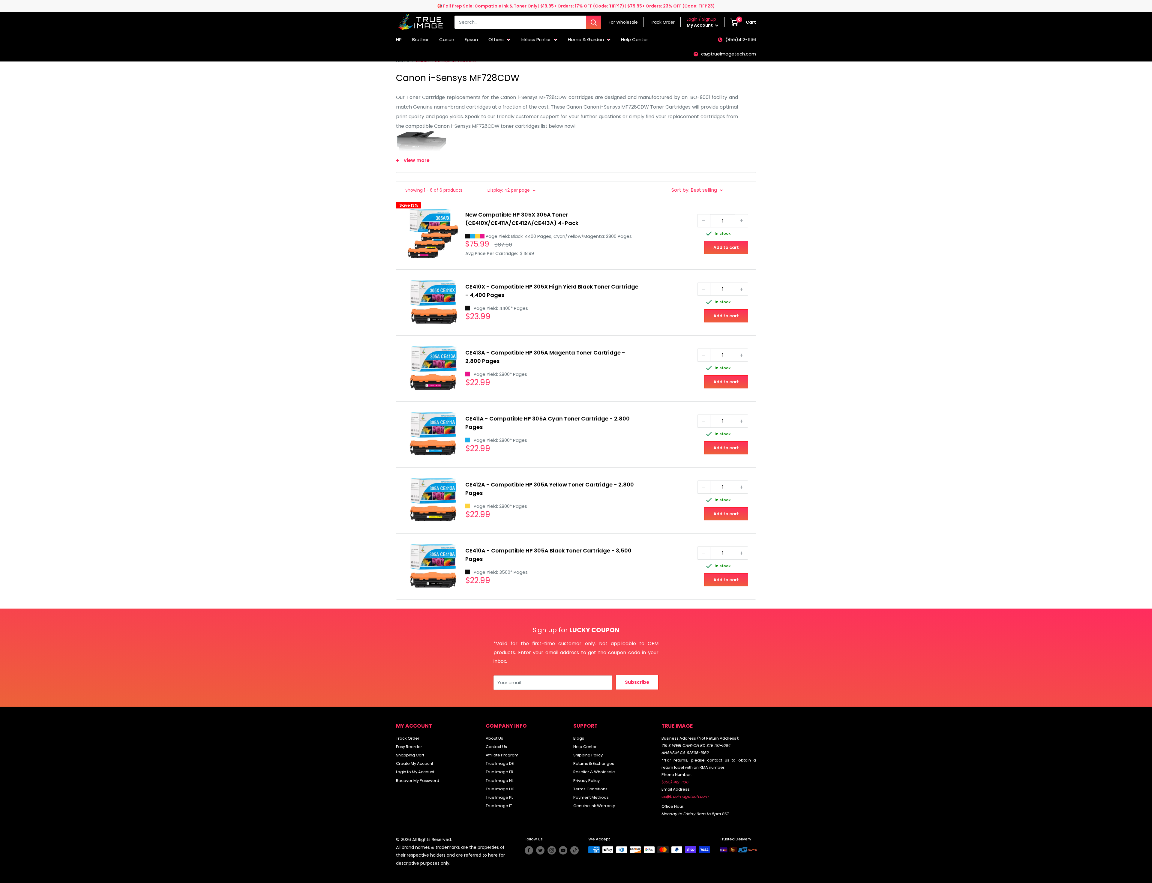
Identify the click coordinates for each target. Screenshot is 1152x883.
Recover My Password (417, 780)
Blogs (578, 738)
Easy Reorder (409, 747)
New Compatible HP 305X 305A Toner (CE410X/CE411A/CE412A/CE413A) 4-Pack (521, 219)
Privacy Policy (586, 780)
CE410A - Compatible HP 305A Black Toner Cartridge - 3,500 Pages (548, 555)
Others (496, 39)
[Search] (593, 22)
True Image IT (499, 806)
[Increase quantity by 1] (741, 220)
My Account (700, 25)
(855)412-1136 (740, 39)
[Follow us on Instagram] (552, 850)
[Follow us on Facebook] (529, 850)
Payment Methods (591, 797)
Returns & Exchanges (593, 763)
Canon (446, 39)
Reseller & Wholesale (594, 772)
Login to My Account (415, 772)
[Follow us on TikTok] (574, 850)
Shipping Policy (588, 755)
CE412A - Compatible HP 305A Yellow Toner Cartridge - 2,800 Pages (549, 489)
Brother (420, 39)
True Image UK (500, 789)
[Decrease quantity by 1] (704, 220)
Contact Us (496, 747)
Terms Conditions (590, 789)
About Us (494, 738)
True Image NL (499, 780)
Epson (471, 39)
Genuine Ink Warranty (594, 806)
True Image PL (499, 797)
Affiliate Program (502, 755)
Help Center (634, 39)
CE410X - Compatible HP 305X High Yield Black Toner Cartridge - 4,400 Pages (551, 291)
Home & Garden (586, 39)
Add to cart (726, 247)
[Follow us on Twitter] (540, 850)
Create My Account (414, 763)
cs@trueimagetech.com (728, 54)
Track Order (407, 738)
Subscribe (637, 682)
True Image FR (499, 772)
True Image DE (500, 763)
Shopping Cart (410, 755)
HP (399, 39)
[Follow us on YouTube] (563, 850)
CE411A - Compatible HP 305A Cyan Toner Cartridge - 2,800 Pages (547, 423)
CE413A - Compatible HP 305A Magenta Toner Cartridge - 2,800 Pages (545, 357)
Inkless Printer (536, 39)
